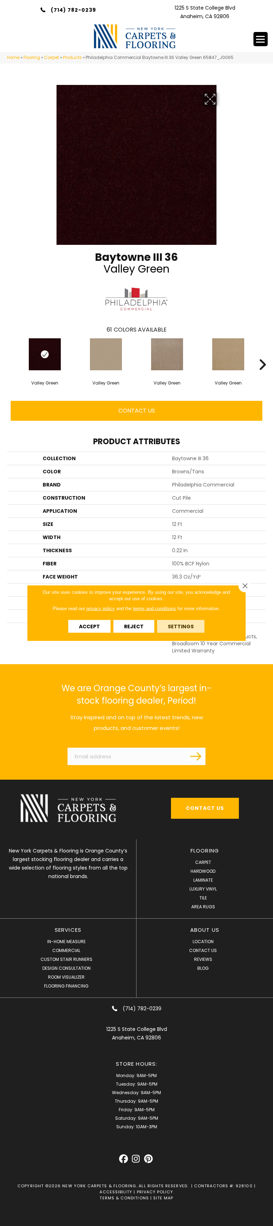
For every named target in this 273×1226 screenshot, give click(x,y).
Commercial (66, 950)
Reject (134, 626)
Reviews (203, 959)
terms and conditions (154, 608)
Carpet (51, 57)
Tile (203, 898)
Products (72, 57)
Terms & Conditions (124, 1198)
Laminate (203, 880)
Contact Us (136, 411)
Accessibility (116, 1192)
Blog (203, 968)
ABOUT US (204, 930)
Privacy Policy (155, 1192)
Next (262, 353)
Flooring (31, 57)
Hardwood (203, 871)
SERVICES (68, 930)
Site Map (163, 1198)
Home (13, 57)
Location (203, 942)
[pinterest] (148, 1159)
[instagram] (135, 1159)
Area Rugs (203, 907)
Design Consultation (66, 968)
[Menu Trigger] (260, 39)
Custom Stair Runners (66, 959)
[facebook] (123, 1159)
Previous (10, 353)
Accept (89, 626)
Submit (196, 756)
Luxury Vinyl (203, 889)
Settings (181, 626)
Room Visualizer (66, 977)
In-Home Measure (66, 942)
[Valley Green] (44, 354)
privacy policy (100, 608)
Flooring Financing (66, 986)
